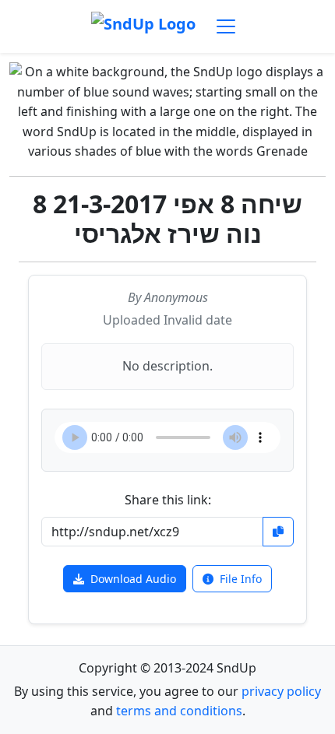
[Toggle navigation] (226, 26)
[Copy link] (278, 531)
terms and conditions (179, 710)
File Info (241, 578)
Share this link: (168, 499)
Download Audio (133, 578)
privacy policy (281, 691)
